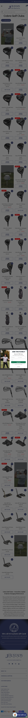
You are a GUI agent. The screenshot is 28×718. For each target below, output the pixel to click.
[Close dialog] (26, 350)
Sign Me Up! (18, 362)
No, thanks (18, 366)
